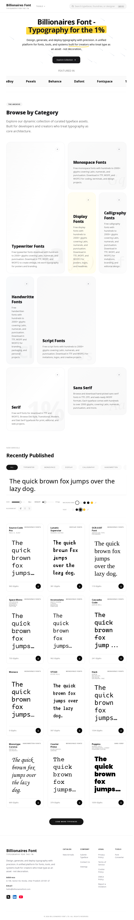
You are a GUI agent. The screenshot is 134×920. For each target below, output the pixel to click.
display (68, 467)
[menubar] (40, 6)
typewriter (29, 467)
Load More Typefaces (66, 822)
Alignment (11, 508)
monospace (49, 467)
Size (8, 502)
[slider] (20, 502)
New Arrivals (68, 854)
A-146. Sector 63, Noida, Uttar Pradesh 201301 (26, 881)
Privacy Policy (101, 856)
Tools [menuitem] (39, 6)
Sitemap (83, 866)
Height (38, 502)
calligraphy (89, 467)
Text (65, 509)
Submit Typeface (84, 856)
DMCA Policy (101, 878)
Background (68, 502)
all (12, 467)
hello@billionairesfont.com (18, 889)
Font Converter (119, 856)
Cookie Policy (101, 870)
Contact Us (85, 862)
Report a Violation (102, 885)
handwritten (111, 467)
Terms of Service (102, 863)
